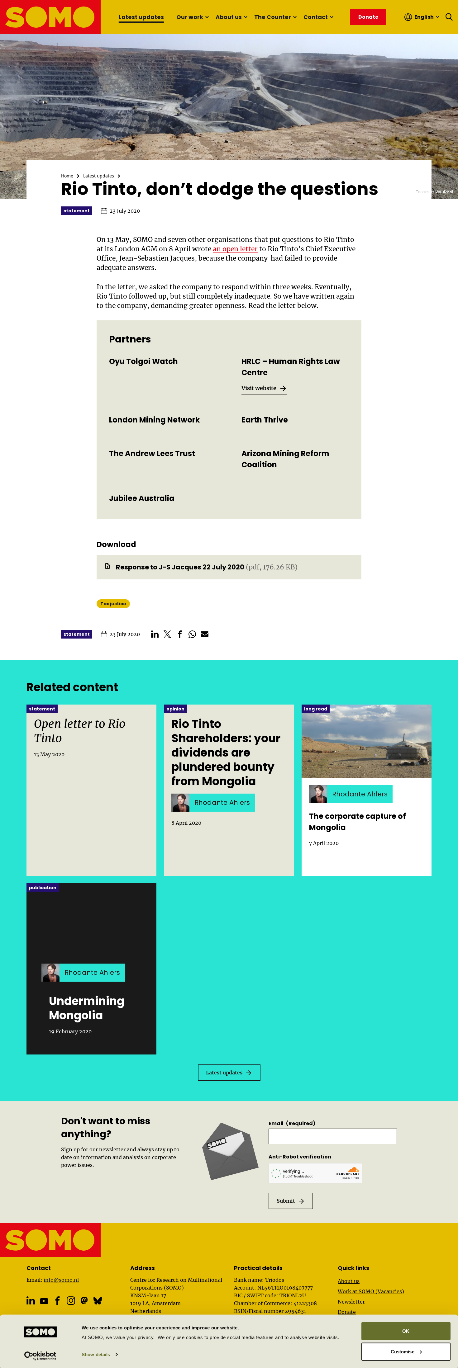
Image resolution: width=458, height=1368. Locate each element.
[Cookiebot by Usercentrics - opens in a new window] (40, 1356)
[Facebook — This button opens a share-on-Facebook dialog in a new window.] (180, 634)
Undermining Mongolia (86, 1008)
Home (67, 176)
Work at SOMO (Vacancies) (371, 1291)
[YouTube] (44, 1301)
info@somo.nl (61, 1280)
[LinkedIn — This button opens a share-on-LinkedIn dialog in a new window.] (155, 634)
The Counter (272, 17)
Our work (189, 17)
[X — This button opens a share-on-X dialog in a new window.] (167, 634)
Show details (96, 1354)
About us (229, 17)
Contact (315, 17)
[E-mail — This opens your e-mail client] (204, 634)
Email (292, 1123)
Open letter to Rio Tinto (80, 731)
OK (405, 1331)
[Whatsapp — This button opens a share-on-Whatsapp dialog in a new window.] (192, 634)
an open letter (235, 249)
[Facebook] (57, 1300)
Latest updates (141, 17)
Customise (402, 1351)
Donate (347, 1312)
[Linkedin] (30, 1300)
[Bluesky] (97, 1300)
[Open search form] (449, 17)
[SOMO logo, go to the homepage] (50, 17)
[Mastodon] (84, 1300)
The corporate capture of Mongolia (357, 822)
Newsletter (351, 1302)
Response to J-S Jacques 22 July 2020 (180, 567)
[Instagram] (71, 1300)
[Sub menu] (207, 17)
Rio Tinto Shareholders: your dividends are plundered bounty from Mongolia (225, 753)
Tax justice (113, 604)
